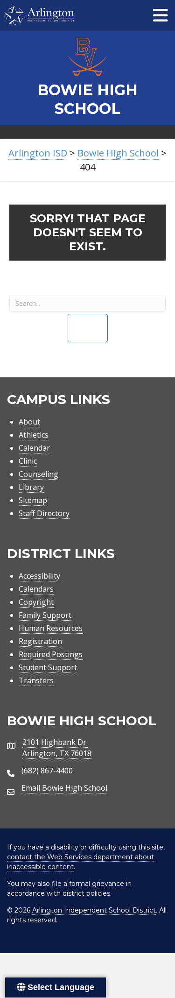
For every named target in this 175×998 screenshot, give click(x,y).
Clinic (28, 461)
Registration (40, 641)
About (29, 422)
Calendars (36, 589)
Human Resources (51, 628)
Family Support (45, 615)
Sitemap (33, 500)
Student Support (48, 667)
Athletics (34, 435)
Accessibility (39, 576)
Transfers (36, 680)
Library (31, 487)
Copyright (36, 602)
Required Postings (51, 654)
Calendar (34, 448)
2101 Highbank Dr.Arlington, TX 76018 (56, 747)
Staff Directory (44, 513)
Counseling (38, 474)
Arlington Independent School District (94, 910)
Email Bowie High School (64, 788)
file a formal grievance (88, 883)
